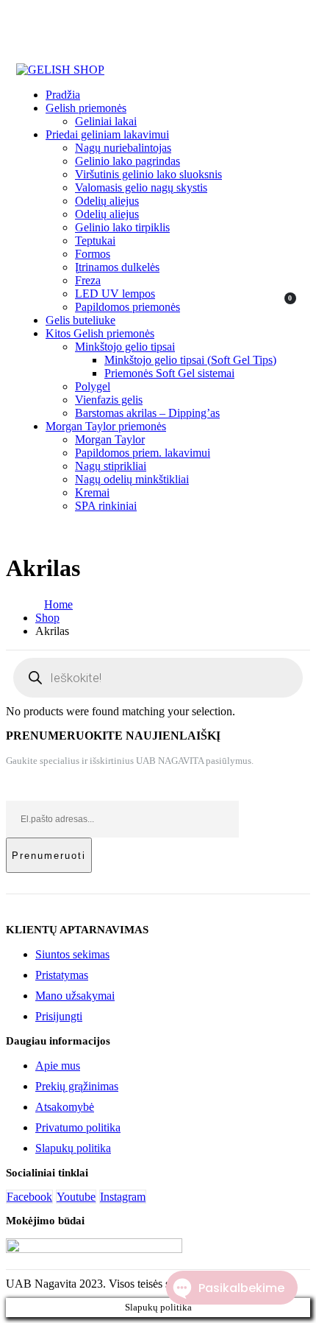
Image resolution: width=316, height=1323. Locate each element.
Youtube (76, 1196)
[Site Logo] (60, 69)
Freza (88, 280)
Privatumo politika (78, 1127)
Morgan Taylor (110, 439)
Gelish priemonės (86, 108)
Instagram (123, 1196)
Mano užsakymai (75, 995)
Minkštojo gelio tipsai (125, 346)
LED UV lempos (115, 293)
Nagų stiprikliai (110, 466)
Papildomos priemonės (127, 307)
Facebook (29, 1196)
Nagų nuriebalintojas (123, 147)
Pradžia (63, 94)
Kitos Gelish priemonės (100, 333)
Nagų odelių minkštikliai (132, 479)
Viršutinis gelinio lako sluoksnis (148, 174)
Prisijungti (58, 1016)
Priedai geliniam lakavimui (107, 134)
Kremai (92, 492)
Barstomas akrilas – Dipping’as (147, 413)
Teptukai (95, 240)
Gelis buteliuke (80, 320)
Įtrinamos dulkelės (117, 267)
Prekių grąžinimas (76, 1086)
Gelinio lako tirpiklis (122, 227)
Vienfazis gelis (109, 399)
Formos (92, 254)
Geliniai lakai (106, 121)
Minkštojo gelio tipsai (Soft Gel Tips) (190, 360)
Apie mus (57, 1065)
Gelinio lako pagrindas (127, 161)
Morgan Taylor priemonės (106, 426)
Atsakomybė (64, 1107)
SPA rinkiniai (106, 505)
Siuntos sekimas (72, 954)
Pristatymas (61, 975)
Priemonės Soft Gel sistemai (169, 373)
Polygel (92, 386)
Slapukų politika (73, 1148)
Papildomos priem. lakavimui (142, 452)
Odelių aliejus (107, 200)
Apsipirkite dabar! (227, 27)
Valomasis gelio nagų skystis (141, 187)
